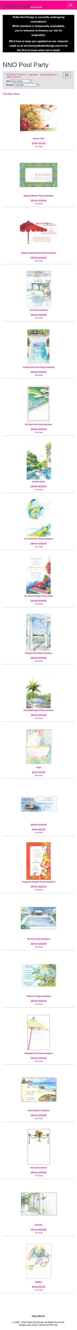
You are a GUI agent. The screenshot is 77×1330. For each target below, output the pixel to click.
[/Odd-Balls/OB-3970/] (38, 1089)
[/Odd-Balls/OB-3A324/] (38, 232)
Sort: (8, 81)
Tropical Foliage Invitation (38, 996)
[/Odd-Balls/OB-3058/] (38, 918)
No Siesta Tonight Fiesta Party (38, 596)
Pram (38, 767)
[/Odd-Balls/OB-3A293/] (38, 861)
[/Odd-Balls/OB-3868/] (38, 289)
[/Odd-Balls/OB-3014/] (38, 1032)
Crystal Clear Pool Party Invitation (38, 367)
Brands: (10, 85)
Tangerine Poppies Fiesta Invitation (38, 882)
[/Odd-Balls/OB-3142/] (38, 1204)
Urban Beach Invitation (38, 1110)
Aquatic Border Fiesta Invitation (38, 196)
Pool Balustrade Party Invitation (39, 710)
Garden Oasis (38, 481)
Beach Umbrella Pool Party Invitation (38, 253)
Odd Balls (39, 146)
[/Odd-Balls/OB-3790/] (38, 689)
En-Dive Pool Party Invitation (38, 424)
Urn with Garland (38, 1168)
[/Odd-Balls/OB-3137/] (38, 403)
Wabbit (38, 1282)
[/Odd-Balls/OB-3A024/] (38, 975)
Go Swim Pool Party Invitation (38, 539)
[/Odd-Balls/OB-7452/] (38, 118)
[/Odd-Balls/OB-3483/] (38, 346)
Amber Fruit (38, 138)
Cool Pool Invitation (38, 310)
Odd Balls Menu (11, 94)
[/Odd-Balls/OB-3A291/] (38, 575)
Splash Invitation (39, 824)
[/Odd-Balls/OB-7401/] (38, 1261)
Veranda (38, 1225)
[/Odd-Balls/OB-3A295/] (38, 175)
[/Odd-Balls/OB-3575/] (38, 518)
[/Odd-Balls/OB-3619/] (38, 632)
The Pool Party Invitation (38, 939)
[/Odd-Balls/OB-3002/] (38, 1147)
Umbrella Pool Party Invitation (39, 1053)
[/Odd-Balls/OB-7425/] (38, 746)
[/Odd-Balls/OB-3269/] (38, 461)
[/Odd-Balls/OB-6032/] (38, 804)
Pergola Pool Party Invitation (38, 653)
